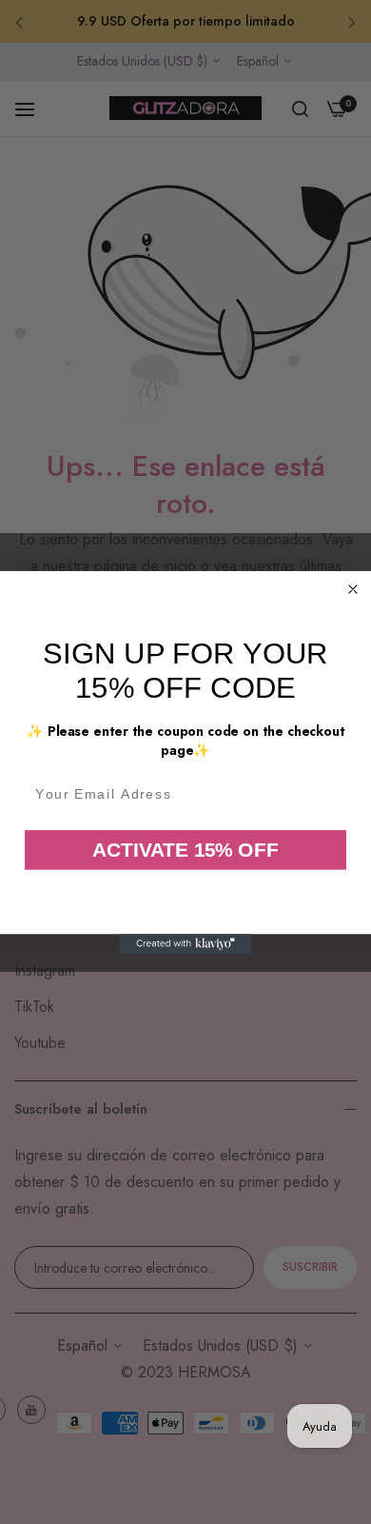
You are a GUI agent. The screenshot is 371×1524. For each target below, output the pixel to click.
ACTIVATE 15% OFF (185, 849)
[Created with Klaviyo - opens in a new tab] (186, 944)
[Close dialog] (353, 589)
